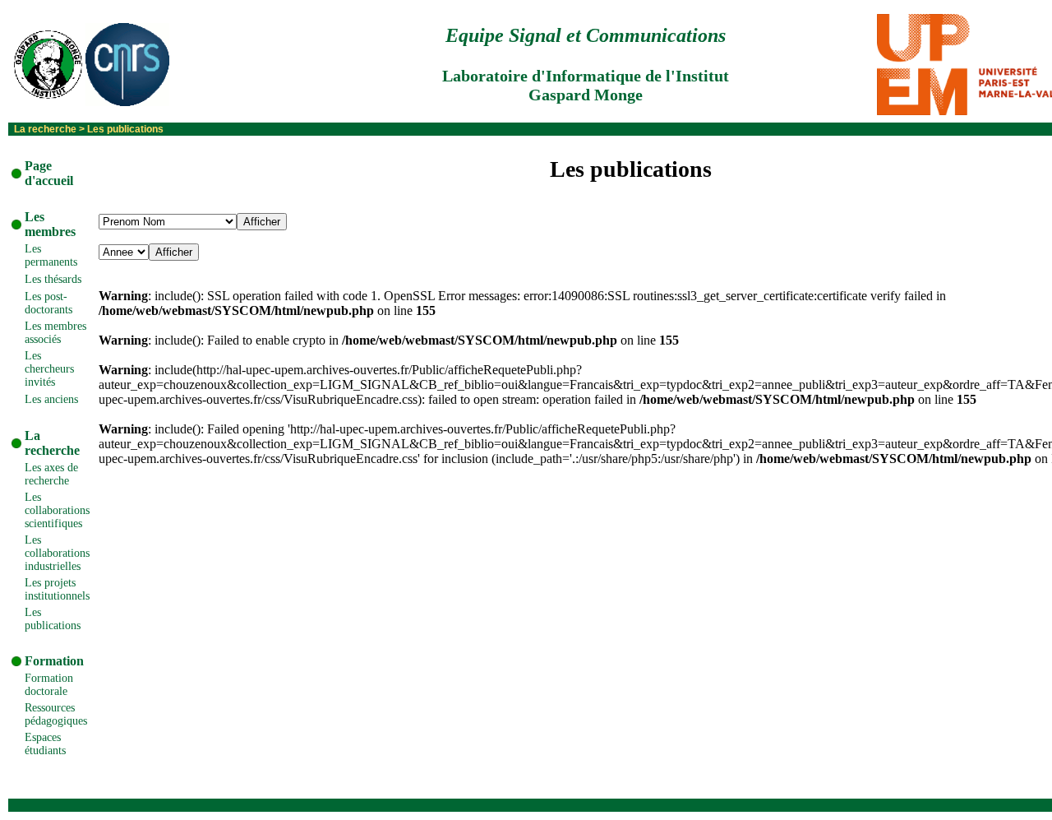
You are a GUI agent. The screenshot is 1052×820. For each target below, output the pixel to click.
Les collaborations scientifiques (57, 510)
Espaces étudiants (45, 744)
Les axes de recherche (51, 474)
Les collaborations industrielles (57, 553)
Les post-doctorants (48, 303)
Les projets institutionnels (57, 589)
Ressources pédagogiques (56, 714)
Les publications (53, 619)
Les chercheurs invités (49, 369)
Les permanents (51, 255)
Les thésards (53, 279)
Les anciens (51, 399)
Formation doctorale (49, 684)
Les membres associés (55, 332)
